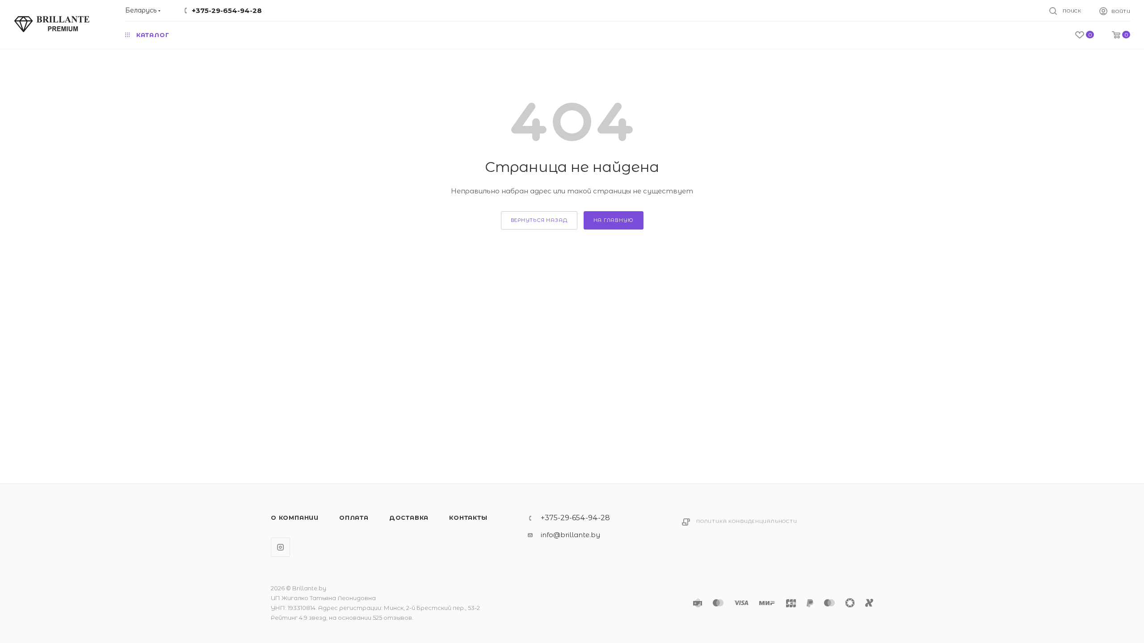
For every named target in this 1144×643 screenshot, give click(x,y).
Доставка (409, 517)
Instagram (280, 547)
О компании (295, 517)
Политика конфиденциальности (746, 521)
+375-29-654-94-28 (227, 10)
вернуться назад (539, 220)
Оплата (354, 517)
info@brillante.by (570, 534)
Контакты (468, 517)
